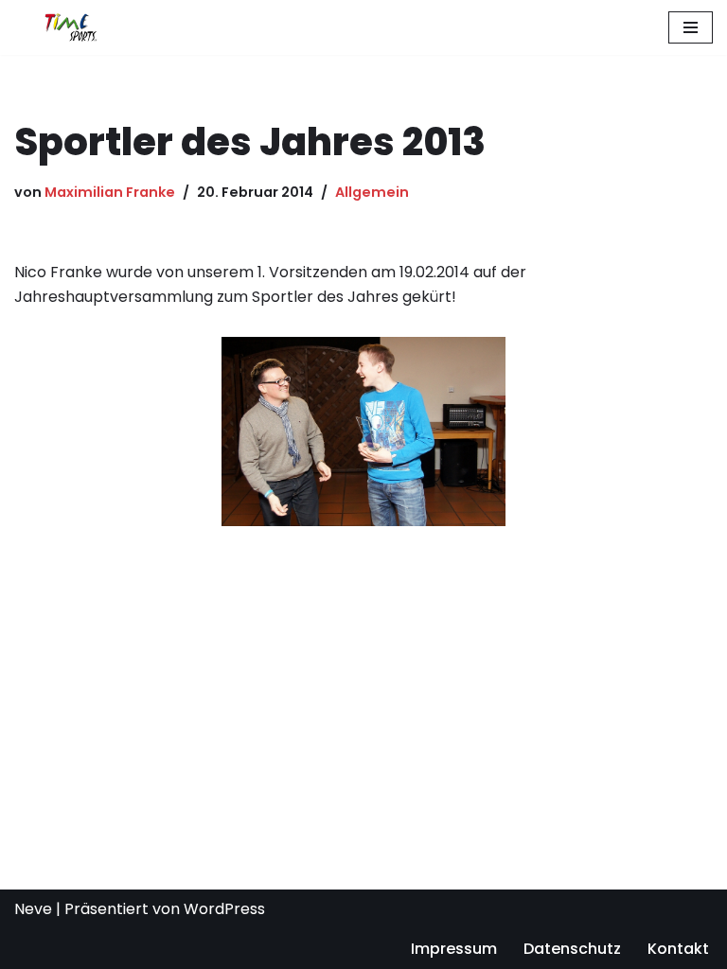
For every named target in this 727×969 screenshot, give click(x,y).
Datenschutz (572, 949)
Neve (33, 909)
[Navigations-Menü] (690, 27)
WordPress (224, 909)
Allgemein (372, 192)
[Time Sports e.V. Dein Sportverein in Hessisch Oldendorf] (71, 27)
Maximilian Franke (109, 192)
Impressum (454, 949)
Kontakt (678, 949)
